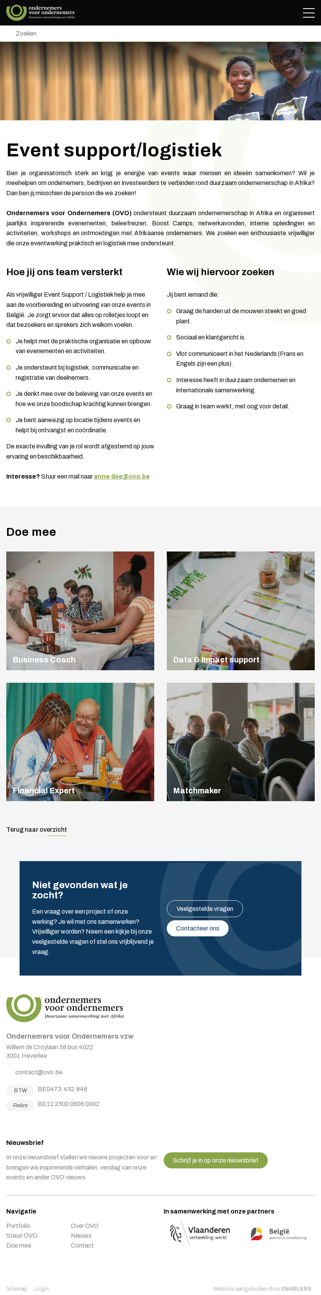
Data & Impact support (241, 610)
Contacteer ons (197, 928)
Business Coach (80, 610)
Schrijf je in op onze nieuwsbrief (215, 1160)
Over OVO (85, 1225)
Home (40, 12)
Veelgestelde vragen (205, 908)
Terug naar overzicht (36, 829)
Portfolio (18, 1225)
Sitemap (16, 1289)
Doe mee (18, 1245)
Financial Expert (80, 742)
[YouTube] (38, 1123)
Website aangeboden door (262, 1289)
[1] (8, 33)
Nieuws (81, 1235)
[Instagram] (19, 1123)
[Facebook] (9, 1123)
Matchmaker (241, 742)
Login (42, 1289)
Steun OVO (21, 1235)
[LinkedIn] (28, 1123)
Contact (82, 1245)
